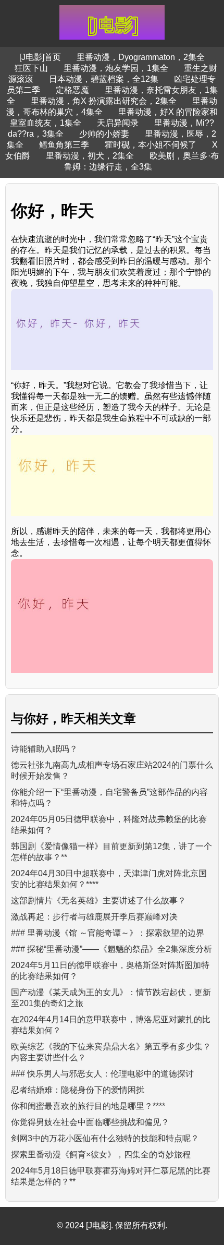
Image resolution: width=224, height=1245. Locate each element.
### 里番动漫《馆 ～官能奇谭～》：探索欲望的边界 (107, 932)
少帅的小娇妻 (104, 133)
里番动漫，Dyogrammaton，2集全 (141, 57)
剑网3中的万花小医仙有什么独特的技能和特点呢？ (105, 1138)
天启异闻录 (118, 122)
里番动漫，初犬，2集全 (90, 155)
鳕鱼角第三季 (64, 144)
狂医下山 (31, 68)
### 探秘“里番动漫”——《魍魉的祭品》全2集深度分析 (111, 949)
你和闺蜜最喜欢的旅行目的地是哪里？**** (88, 1106)
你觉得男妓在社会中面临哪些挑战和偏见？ (90, 1122)
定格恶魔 (72, 90)
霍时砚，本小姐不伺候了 (150, 144)
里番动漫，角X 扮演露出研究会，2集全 (104, 100)
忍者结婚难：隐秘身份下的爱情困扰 (77, 1089)
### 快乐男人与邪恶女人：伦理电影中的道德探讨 (102, 1073)
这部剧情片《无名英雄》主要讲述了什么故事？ (98, 900)
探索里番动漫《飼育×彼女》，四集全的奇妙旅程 (101, 1154)
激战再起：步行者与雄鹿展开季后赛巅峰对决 (94, 916)
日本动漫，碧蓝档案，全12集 (103, 79)
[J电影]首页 (40, 57)
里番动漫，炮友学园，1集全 (116, 68)
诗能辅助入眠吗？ (44, 748)
